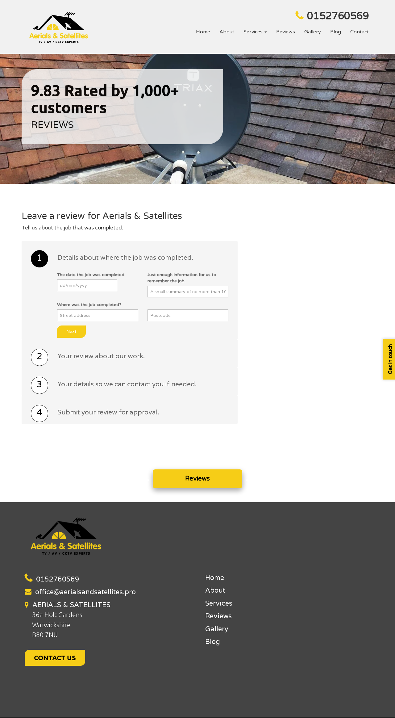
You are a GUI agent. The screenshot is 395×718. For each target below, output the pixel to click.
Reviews (285, 32)
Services (218, 603)
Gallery (312, 32)
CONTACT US (55, 657)
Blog (335, 32)
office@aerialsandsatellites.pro (85, 592)
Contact (359, 32)
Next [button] (71, 331)
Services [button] (253, 32)
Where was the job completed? (89, 304)
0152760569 (338, 16)
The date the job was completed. (91, 274)
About (226, 32)
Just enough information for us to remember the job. (182, 277)
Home (203, 32)
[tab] (129, 258)
